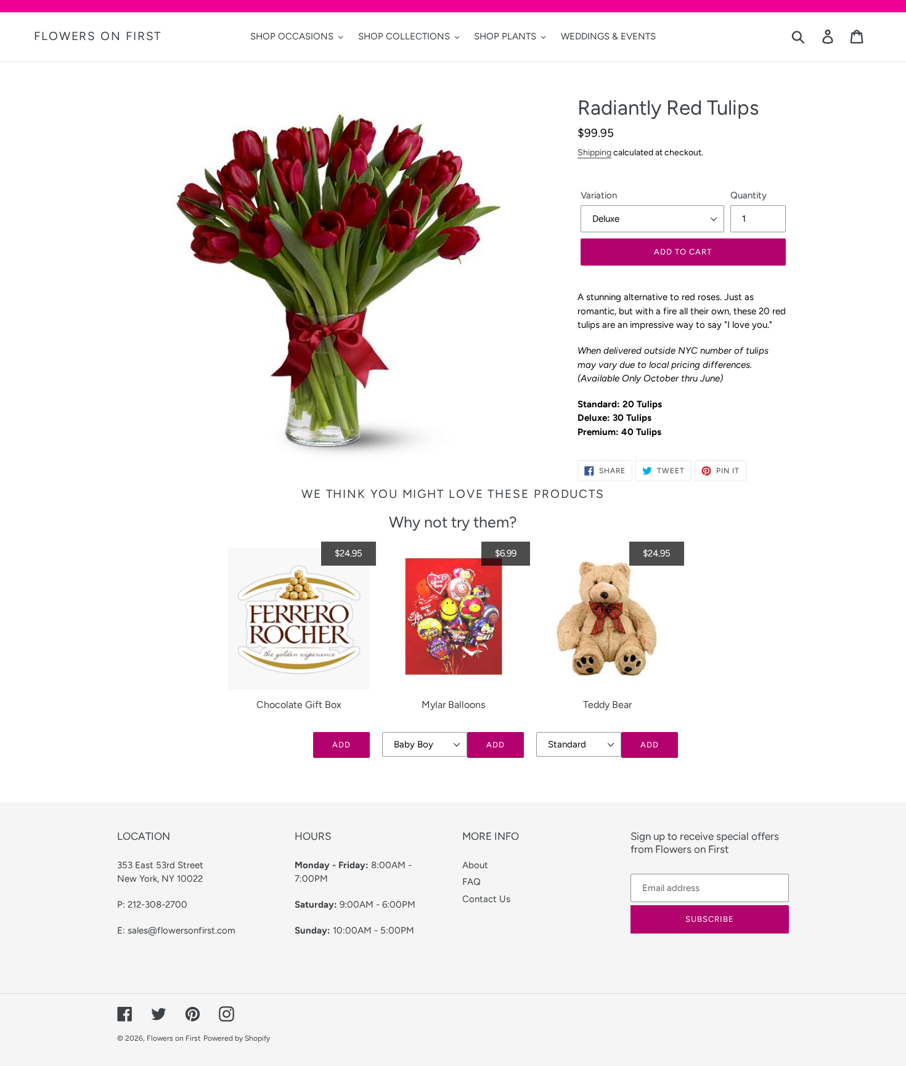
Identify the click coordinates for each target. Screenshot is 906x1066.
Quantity (748, 195)
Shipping (594, 152)
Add (341, 744)
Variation (599, 195)
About (475, 865)
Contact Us (486, 899)
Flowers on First (97, 36)
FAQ (471, 881)
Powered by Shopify (236, 1038)
